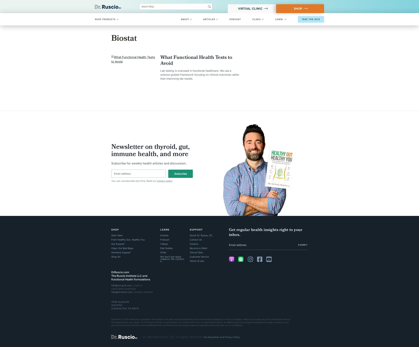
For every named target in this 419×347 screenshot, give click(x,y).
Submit (303, 245)
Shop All (115, 257)
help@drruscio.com (121, 292)
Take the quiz (311, 19)
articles (209, 19)
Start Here (116, 235)
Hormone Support (120, 252)
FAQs (163, 252)
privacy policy (164, 180)
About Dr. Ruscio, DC (201, 235)
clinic (257, 19)
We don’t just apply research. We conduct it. (172, 259)
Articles (164, 235)
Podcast (164, 240)
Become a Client (198, 248)
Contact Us (196, 240)
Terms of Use (197, 261)
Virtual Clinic (250, 8)
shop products (105, 19)
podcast (235, 19)
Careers (194, 244)
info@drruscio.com (121, 285)
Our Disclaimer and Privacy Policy (221, 337)
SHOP (298, 8)
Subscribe (180, 173)
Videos (164, 244)
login (279, 19)
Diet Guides (166, 248)
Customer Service (199, 257)
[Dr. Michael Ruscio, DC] (124, 337)
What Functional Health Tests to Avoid (196, 61)
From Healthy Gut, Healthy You (128, 240)
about (185, 19)
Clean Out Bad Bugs (122, 248)
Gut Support (118, 244)
